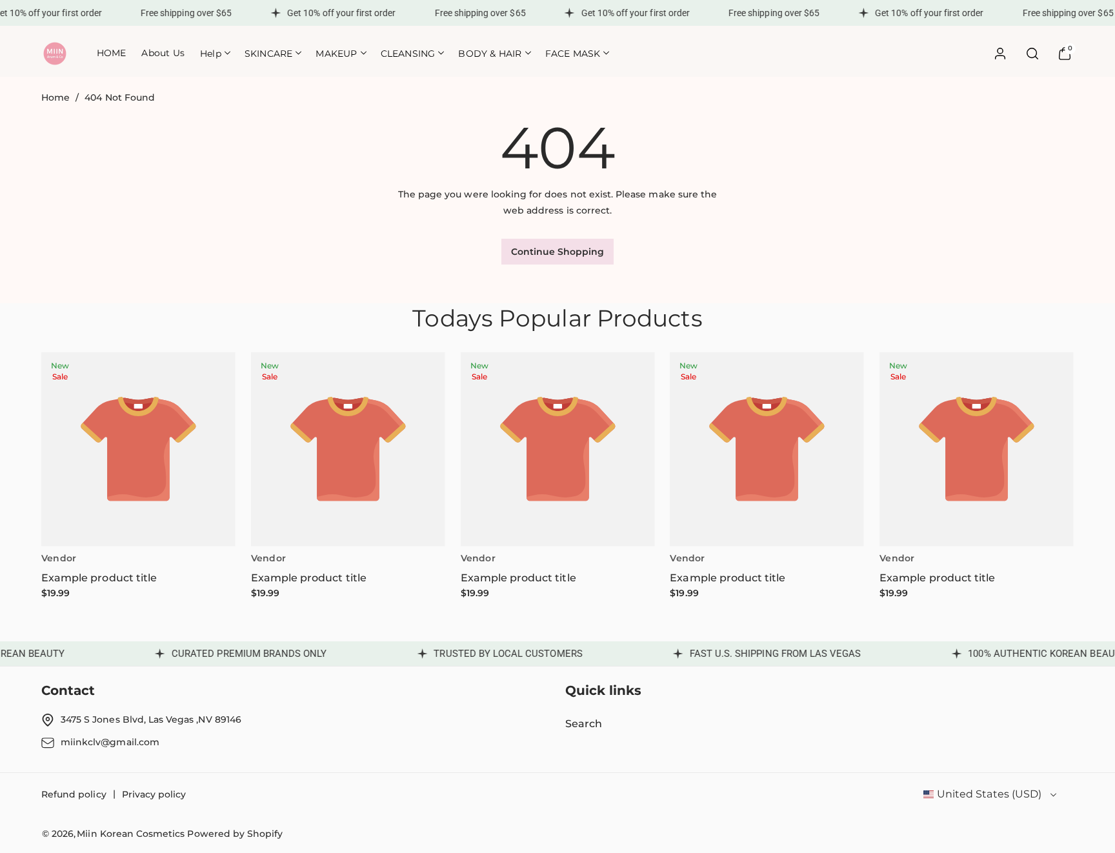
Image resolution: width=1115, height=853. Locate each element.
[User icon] (1000, 53)
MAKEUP (336, 53)
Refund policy (73, 794)
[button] (214, 53)
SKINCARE (269, 53)
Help (210, 53)
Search (583, 724)
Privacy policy (154, 794)
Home (55, 97)
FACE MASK (573, 53)
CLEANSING (408, 53)
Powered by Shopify (235, 833)
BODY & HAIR (489, 53)
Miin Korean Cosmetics (131, 833)
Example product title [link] (99, 578)
